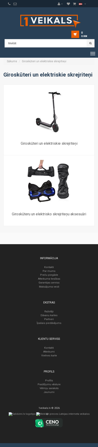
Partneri (49, 319)
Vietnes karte (49, 355)
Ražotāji (49, 311)
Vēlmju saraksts (49, 388)
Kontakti (49, 267)
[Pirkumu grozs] (15, 4)
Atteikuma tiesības (49, 278)
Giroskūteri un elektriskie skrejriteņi (44, 61)
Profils (49, 380)
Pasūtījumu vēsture (49, 384)
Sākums (12, 61)
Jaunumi (49, 392)
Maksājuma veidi (49, 286)
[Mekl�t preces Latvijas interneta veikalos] (63, 415)
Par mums (49, 271)
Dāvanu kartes (49, 315)
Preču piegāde (49, 274)
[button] (61, 4)
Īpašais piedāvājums (49, 323)
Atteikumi (49, 351)
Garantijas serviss (49, 282)
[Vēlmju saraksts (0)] (9, 4)
